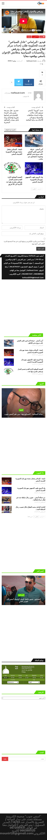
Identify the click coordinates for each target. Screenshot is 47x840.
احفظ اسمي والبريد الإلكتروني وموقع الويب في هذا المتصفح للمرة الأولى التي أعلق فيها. (24, 242)
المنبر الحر (21, 595)
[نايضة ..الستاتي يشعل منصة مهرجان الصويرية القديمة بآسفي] (13, 140)
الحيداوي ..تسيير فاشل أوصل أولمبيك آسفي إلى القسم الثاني (23, 600)
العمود (21, 410)
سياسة (29, 37)
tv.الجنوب (35, 37)
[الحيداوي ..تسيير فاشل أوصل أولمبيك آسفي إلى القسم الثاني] (23, 590)
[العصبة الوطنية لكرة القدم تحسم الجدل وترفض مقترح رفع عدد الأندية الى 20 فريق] (13, 168)
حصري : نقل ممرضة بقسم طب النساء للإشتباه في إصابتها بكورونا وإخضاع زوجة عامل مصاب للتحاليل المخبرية (11, 116)
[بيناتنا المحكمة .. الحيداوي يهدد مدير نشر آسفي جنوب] (23, 403)
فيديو (41, 37)
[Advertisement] (23, 305)
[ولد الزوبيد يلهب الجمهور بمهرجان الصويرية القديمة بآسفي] (34, 168)
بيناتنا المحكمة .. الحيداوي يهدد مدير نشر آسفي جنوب (23, 414)
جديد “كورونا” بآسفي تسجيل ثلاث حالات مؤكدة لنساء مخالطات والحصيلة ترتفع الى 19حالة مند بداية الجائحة (34, 115)
